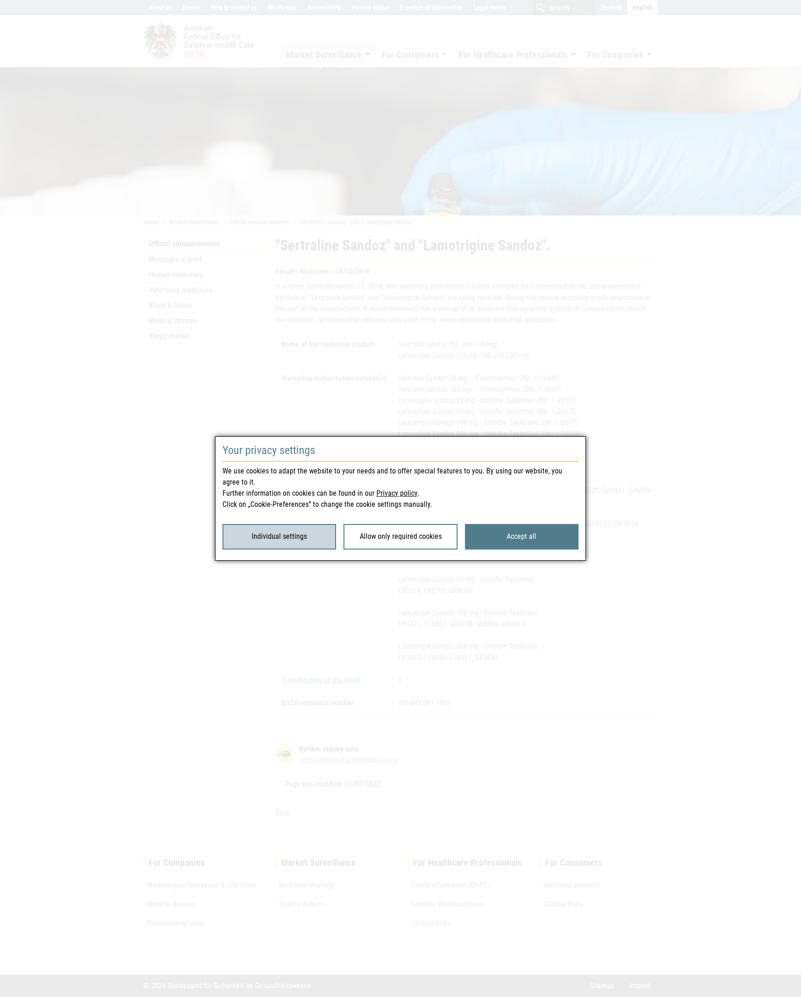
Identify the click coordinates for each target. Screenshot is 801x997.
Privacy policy (397, 493)
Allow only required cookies (401, 536)
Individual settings (279, 536)
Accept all (521, 536)
